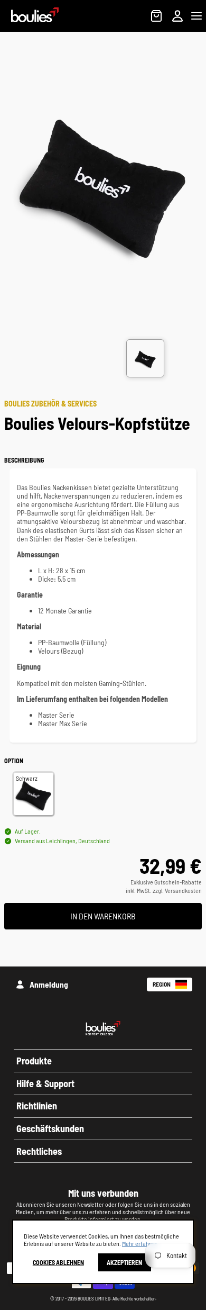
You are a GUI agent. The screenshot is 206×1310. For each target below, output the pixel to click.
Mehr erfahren (139, 1243)
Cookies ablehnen (58, 1262)
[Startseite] (29, 19)
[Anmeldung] (177, 16)
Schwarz (27, 778)
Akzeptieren (124, 1262)
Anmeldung (49, 984)
